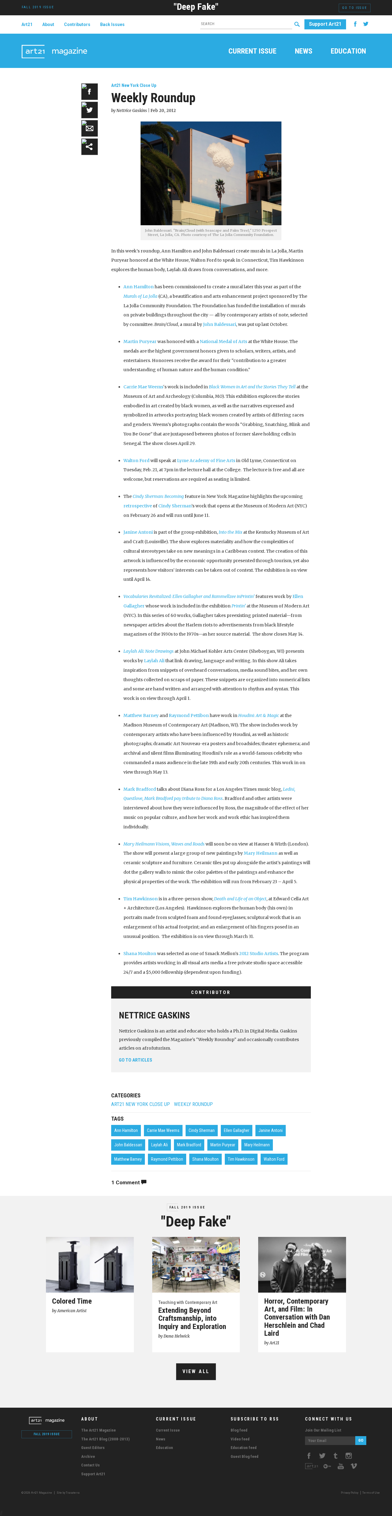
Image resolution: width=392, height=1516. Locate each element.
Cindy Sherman (174, 506)
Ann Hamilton (138, 286)
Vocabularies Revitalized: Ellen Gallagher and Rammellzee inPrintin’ (188, 596)
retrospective (137, 506)
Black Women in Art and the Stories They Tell (252, 387)
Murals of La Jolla (140, 296)
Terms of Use (371, 1492)
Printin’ (239, 606)
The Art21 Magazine (98, 1430)
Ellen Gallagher (236, 1130)
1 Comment (126, 1182)
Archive (88, 1456)
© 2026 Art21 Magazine (37, 1492)
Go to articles (135, 1060)
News (303, 51)
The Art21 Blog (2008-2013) (105, 1439)
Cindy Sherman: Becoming (158, 496)
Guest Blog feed (244, 1456)
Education (348, 51)
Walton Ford (136, 460)
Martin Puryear (139, 341)
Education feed (244, 1447)
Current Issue (252, 51)
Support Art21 (325, 24)
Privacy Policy (349, 1492)
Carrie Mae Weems (143, 387)
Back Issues (112, 24)
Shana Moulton (140, 953)
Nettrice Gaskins (154, 1015)
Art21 (26, 24)
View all (196, 1371)
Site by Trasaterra (68, 1492)
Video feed (240, 1439)
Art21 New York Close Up (133, 85)
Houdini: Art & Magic (258, 715)
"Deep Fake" (196, 6)
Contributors (77, 24)
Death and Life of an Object (240, 899)
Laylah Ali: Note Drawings (148, 651)
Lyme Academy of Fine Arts (206, 460)
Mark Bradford (139, 789)
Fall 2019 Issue (187, 1207)
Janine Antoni (138, 532)
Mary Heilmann (260, 853)
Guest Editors (93, 1447)
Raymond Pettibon (189, 715)
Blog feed (239, 1430)
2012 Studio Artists (258, 953)
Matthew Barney (141, 715)
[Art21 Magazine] (54, 44)
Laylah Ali (154, 660)
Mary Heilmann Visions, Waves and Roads (164, 844)
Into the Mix (230, 532)
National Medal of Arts (223, 341)
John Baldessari (219, 324)
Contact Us (90, 1465)
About (48, 24)
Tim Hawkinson (140, 899)
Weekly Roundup (193, 1104)
